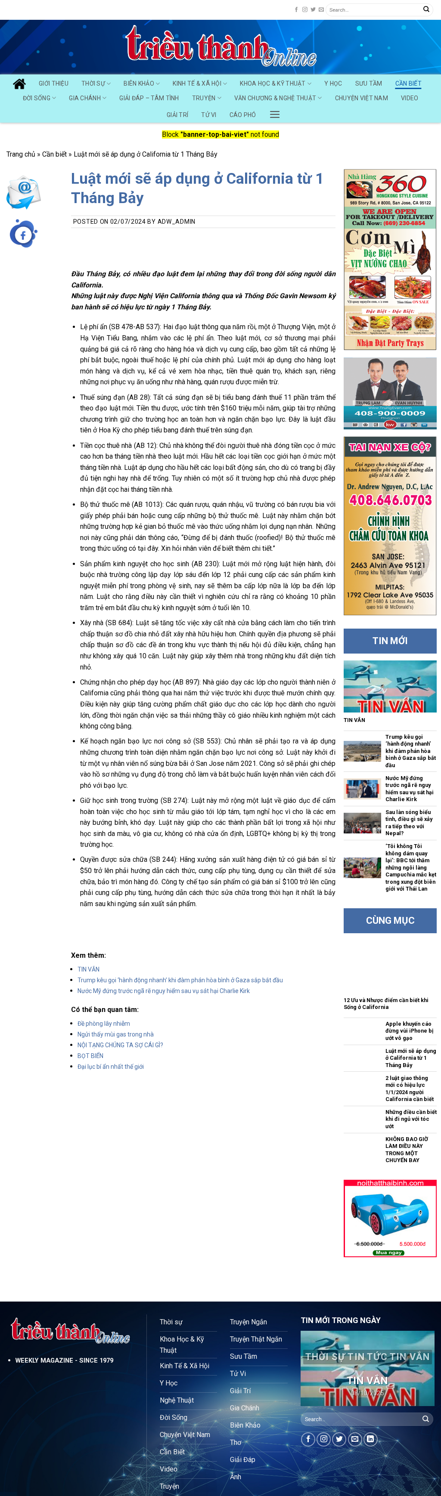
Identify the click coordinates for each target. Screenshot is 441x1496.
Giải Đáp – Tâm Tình (149, 98)
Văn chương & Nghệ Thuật (275, 98)
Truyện (204, 98)
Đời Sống (36, 98)
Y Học (333, 83)
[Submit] (426, 9)
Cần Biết (408, 83)
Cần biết (54, 154)
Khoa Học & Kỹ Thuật (272, 83)
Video (409, 98)
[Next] (421, 1369)
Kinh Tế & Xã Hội (197, 83)
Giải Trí (177, 114)
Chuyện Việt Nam (361, 98)
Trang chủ (20, 154)
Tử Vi (208, 114)
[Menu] (275, 112)
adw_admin (177, 221)
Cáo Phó (243, 114)
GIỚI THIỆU (53, 83)
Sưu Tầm (368, 83)
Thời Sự (93, 83)
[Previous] (314, 1369)
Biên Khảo (139, 83)
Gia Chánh (85, 98)
